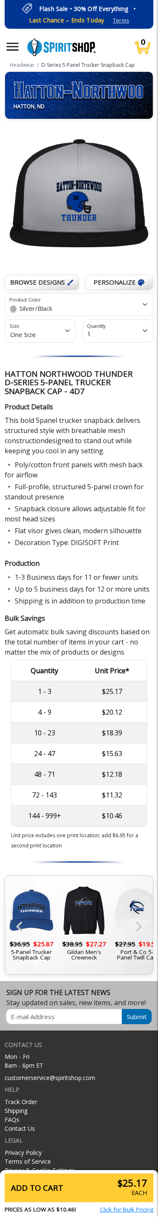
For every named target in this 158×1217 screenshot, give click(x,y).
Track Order (21, 1102)
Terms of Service (28, 1161)
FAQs (12, 1120)
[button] (13, 47)
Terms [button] (121, 20)
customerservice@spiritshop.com (50, 1078)
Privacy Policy (23, 1152)
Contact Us (20, 1128)
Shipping (16, 1111)
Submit (137, 1016)
